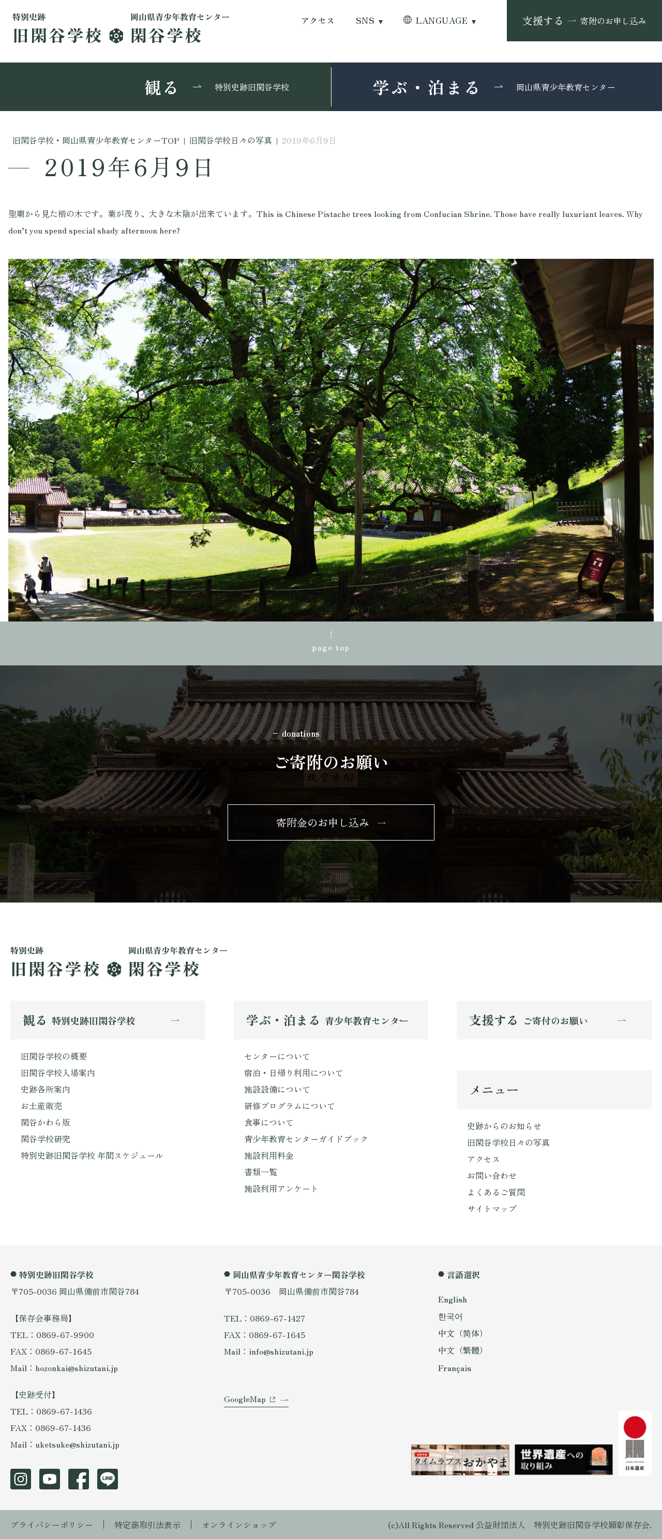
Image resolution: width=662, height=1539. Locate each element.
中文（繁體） (463, 1350)
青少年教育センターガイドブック (306, 1138)
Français (454, 1367)
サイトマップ (492, 1208)
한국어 (450, 1316)
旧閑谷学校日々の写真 (508, 1142)
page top (331, 647)
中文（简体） (463, 1333)
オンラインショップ (239, 1524)
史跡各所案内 (45, 1089)
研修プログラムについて (289, 1105)
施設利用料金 (269, 1155)
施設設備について (277, 1089)
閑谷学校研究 (45, 1138)
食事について (269, 1122)
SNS (365, 20)
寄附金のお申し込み (322, 822)
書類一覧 (260, 1171)
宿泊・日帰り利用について (293, 1072)
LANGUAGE (442, 20)
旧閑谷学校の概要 (54, 1056)
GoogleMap (245, 1398)
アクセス (318, 20)
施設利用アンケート (281, 1188)
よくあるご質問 (496, 1192)
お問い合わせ (492, 1175)
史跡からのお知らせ (504, 1126)
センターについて (277, 1056)
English (452, 1299)
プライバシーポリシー (51, 1524)
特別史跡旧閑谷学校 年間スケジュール (92, 1155)
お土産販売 (41, 1105)
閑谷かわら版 (45, 1122)
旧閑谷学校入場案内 (58, 1072)
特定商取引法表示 (147, 1524)
